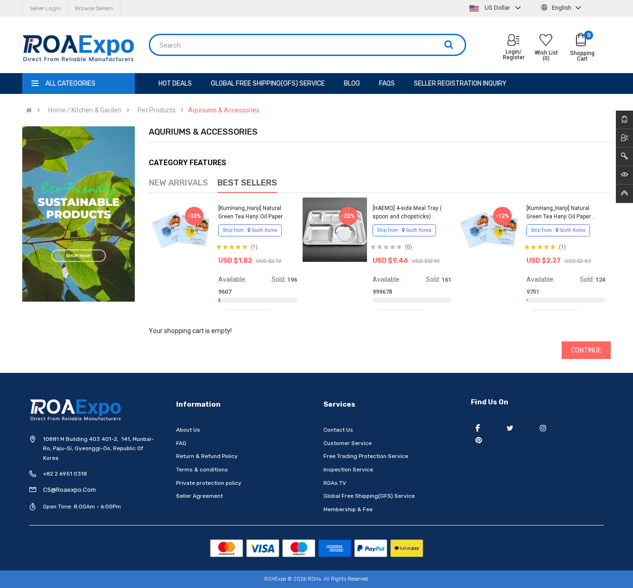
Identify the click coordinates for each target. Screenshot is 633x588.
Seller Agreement (199, 496)
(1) (254, 247)
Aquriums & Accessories (224, 110)
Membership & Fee (348, 509)
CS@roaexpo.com (69, 489)
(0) (408, 247)
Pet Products (157, 110)
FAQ (181, 443)
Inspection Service (348, 469)
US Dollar (497, 7)
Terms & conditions (202, 469)
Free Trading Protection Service (365, 456)
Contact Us (338, 430)
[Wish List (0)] (546, 41)
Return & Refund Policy (207, 456)
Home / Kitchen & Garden (84, 110)
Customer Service (347, 443)
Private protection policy (208, 483)
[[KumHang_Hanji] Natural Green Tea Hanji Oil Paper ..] (181, 229)
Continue (586, 350)
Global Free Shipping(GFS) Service (369, 496)
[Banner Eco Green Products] (78, 214)
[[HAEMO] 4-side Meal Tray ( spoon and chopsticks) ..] (335, 229)
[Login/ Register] (513, 41)
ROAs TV (334, 483)
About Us (188, 430)
